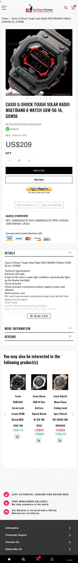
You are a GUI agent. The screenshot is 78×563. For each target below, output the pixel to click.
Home (5, 18)
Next (73, 414)
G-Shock (16, 262)
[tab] (39, 253)
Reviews (10, 337)
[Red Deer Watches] (39, 8)
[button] (27, 98)
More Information (17, 328)
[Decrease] (9, 160)
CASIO (26, 223)
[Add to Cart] (17, 436)
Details (10, 253)
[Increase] (29, 160)
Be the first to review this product (23, 123)
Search (66, 8)
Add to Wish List (26, 205)
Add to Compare (51, 205)
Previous (5, 414)
